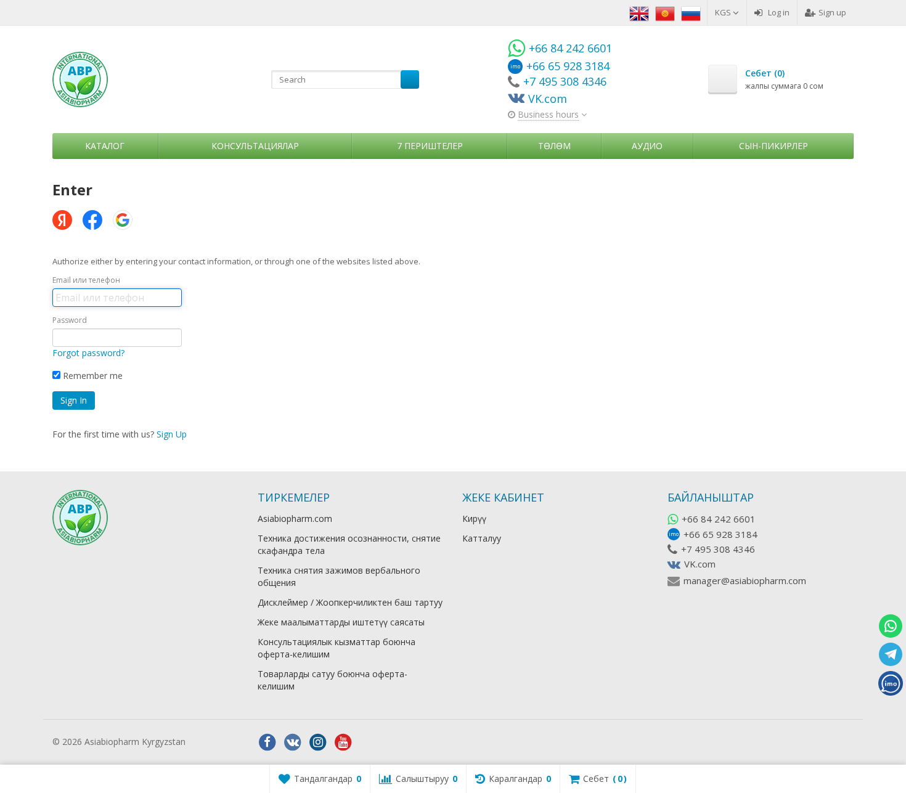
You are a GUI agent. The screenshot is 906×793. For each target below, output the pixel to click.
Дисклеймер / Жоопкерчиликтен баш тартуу (350, 602)
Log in (779, 12)
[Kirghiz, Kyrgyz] (665, 12)
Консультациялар (255, 146)
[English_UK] (639, 12)
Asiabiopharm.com (295, 518)
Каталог (104, 146)
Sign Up (172, 434)
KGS (724, 12)
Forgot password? (88, 353)
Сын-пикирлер (773, 146)
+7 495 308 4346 (718, 549)
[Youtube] (343, 742)
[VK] (293, 742)
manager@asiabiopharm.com (745, 580)
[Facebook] (267, 742)
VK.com (700, 564)
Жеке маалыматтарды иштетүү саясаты (341, 622)
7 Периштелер (430, 146)
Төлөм (554, 146)
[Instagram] (318, 742)
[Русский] (691, 12)
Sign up (832, 12)
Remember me (91, 375)
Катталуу (481, 538)
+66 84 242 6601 (719, 519)
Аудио (647, 146)
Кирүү (474, 518)
